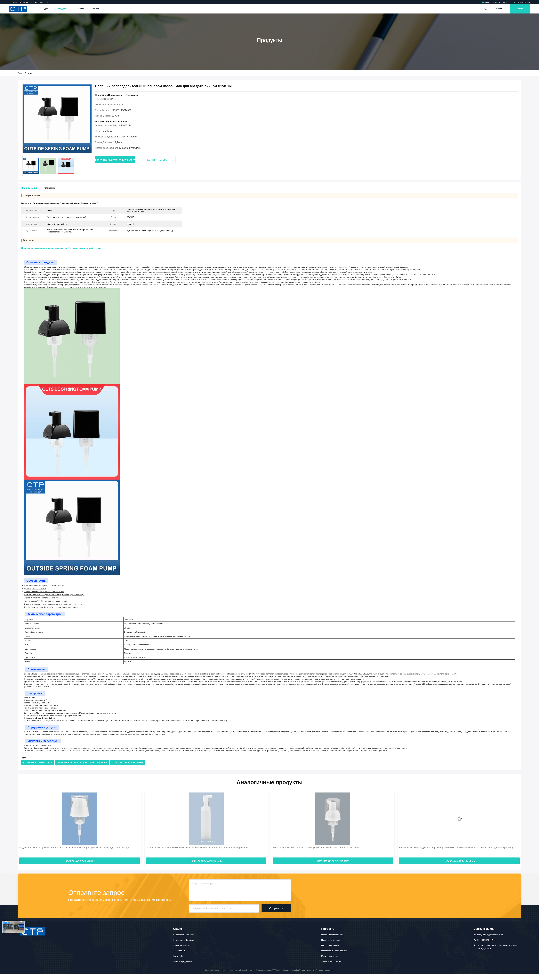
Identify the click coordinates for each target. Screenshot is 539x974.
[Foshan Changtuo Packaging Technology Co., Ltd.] (18, 8)
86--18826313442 (523, 2)
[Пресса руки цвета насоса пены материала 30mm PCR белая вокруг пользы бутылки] (346, 818)
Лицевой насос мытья (331, 961)
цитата (520, 9)
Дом (46, 9)
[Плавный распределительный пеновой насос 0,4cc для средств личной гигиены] (57, 118)
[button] (23, 825)
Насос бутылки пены (330, 940)
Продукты (62, 9)
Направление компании (184, 935)
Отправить (276, 908)
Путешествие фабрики (183, 940)
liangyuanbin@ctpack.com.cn (496, 2)
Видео (81, 9)
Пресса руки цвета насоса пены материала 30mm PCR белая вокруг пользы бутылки (330, 847)
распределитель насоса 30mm (37, 762)
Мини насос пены (329, 956)
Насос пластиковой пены (332, 935)
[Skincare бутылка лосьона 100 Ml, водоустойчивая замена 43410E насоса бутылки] (93, 818)
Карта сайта (178, 956)
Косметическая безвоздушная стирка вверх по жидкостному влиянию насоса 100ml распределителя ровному (217, 847)
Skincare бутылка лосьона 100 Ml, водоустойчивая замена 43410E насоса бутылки (76, 847)
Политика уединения (182, 961)
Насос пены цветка (330, 945)
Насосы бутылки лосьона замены (127, 762)
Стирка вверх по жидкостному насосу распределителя (82, 762)
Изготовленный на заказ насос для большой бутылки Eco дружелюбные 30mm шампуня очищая (463, 847)
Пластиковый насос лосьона (334, 951)
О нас (96, 9)
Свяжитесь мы (179, 951)
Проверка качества (181, 945)
